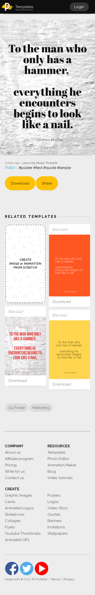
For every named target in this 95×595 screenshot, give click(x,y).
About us (12, 452)
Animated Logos (19, 508)
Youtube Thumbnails (22, 533)
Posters (54, 495)
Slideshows (14, 514)
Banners (55, 521)
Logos (53, 502)
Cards (10, 502)
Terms (55, 579)
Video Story (58, 508)
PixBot (10, 168)
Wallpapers (57, 533)
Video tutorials (60, 478)
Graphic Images (18, 495)
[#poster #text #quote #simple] (69, 266)
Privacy (69, 579)
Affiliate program (19, 459)
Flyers (10, 527)
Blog (52, 471)
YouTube (41, 568)
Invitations (56, 527)
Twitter (26, 568)
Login (79, 7)
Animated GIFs (17, 540)
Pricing (11, 465)
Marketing (40, 408)
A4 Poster (17, 408)
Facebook (12, 568)
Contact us (14, 478)
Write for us (15, 471)
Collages (12, 521)
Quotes (54, 514)
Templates (56, 452)
